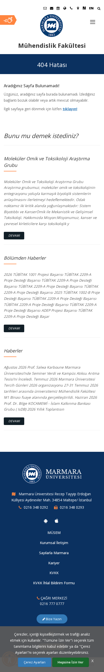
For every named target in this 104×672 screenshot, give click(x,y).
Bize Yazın (53, 619)
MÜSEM (54, 532)
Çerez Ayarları (34, 662)
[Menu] (92, 20)
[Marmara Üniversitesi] (52, 25)
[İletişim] (71, 8)
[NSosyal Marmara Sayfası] (84, 8)
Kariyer (54, 563)
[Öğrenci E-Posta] (44, 8)
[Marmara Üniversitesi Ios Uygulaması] (57, 521)
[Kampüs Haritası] (77, 8)
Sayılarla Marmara (54, 552)
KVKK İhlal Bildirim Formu (54, 582)
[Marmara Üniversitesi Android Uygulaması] (46, 521)
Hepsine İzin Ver (71, 662)
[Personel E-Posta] (51, 8)
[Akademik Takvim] (58, 8)
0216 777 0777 (52, 603)
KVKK (54, 572)
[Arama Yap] (99, 9)
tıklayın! (70, 108)
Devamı (14, 235)
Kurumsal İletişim (54, 542)
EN (91, 8)
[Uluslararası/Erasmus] (64, 8)
